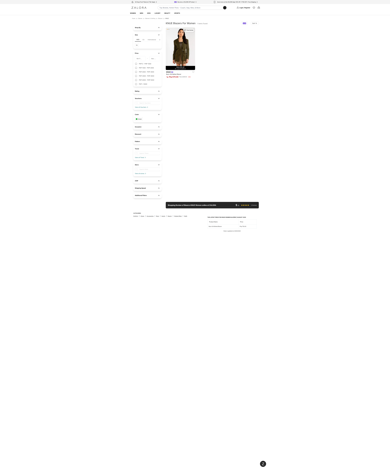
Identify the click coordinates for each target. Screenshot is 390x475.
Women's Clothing (150, 18)
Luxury (157, 13)
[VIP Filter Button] (244, 23)
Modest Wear (178, 216)
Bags (157, 216)
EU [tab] (143, 39)
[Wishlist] (254, 7)
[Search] (224, 7)
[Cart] (259, 7)
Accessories (150, 216)
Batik (185, 216)
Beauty (167, 13)
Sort (253, 23)
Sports (177, 13)
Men (141, 13)
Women (133, 13)
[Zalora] (139, 8)
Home (133, 18)
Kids (149, 13)
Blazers (160, 18)
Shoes (142, 216)
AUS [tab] (137, 39)
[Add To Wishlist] (193, 72)
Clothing (135, 216)
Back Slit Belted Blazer (215, 226)
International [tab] (152, 39)
